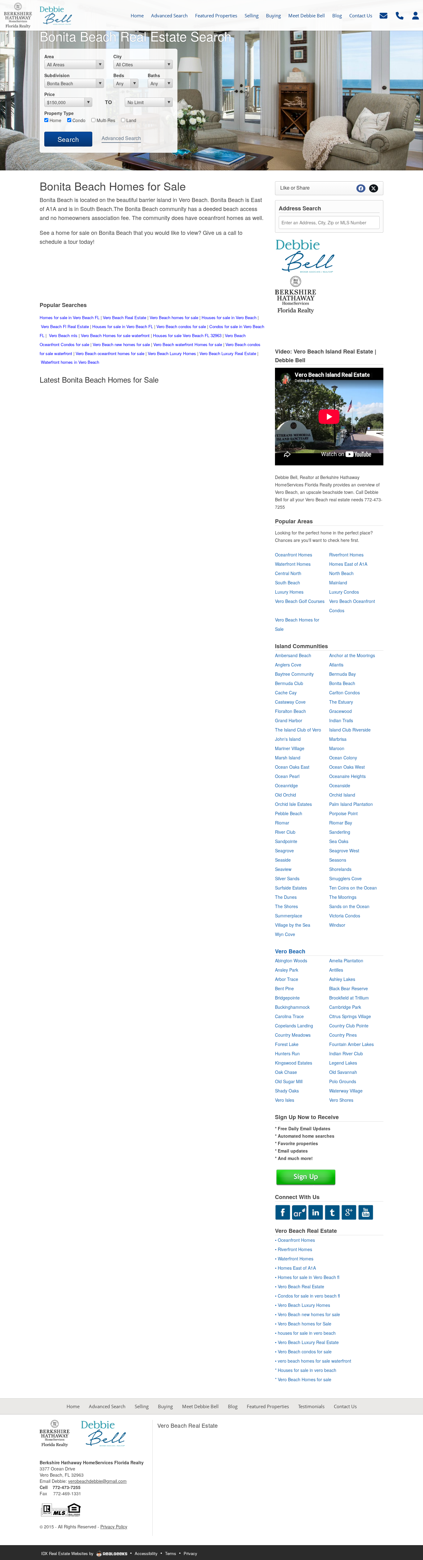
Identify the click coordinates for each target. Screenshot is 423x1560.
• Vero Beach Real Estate (299, 1286)
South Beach (287, 582)
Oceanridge (286, 785)
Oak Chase (286, 1072)
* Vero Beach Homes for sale (303, 1379)
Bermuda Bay (342, 674)
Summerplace (288, 915)
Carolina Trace (289, 1016)
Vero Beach (290, 951)
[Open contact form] (383, 14)
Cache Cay (286, 692)
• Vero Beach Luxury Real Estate (307, 1342)
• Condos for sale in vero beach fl (307, 1296)
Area (49, 56)
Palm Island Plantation (351, 804)
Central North (288, 573)
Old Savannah (343, 1072)
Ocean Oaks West (347, 767)
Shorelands (340, 869)
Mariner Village (289, 748)
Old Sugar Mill (289, 1081)
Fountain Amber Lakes (351, 1044)
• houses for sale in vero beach (305, 1333)
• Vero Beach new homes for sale (307, 1314)
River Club (285, 832)
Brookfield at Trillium (349, 998)
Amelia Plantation (346, 960)
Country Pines (343, 1035)
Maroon (336, 748)
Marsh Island (287, 757)
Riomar (282, 823)
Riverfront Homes (346, 554)
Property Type (59, 113)
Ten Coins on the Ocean (353, 888)
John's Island (288, 739)
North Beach (341, 573)
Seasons (337, 860)
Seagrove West (344, 850)
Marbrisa (338, 739)
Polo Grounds (342, 1081)
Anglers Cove (288, 664)
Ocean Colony (343, 757)
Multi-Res (105, 120)
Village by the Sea (292, 925)
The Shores (286, 906)
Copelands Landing (294, 1025)
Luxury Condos (344, 592)
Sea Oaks (338, 841)
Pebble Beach (288, 813)
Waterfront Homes (293, 564)
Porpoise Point (343, 813)
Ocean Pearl (287, 776)
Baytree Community (294, 674)
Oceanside (339, 785)
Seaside (283, 860)
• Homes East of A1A (295, 1268)
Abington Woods (291, 960)
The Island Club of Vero (298, 730)
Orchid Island (342, 795)
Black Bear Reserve (348, 988)
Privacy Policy (113, 1526)
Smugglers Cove (345, 878)
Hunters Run (287, 1053)
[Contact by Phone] (399, 14)
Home (54, 120)
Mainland (338, 582)
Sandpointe (286, 841)
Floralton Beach (290, 711)
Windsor (337, 925)
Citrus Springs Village (350, 1016)
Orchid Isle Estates (293, 804)
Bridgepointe (287, 998)
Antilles (336, 970)
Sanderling (339, 832)
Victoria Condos (344, 915)
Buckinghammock (292, 1007)
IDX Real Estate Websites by (68, 1553)
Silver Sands (287, 878)
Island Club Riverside (350, 730)
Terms (170, 1553)
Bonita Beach (342, 683)
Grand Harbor (288, 720)
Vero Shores (341, 1100)
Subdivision (57, 75)
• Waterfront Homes (294, 1258)
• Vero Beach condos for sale (303, 1351)
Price (49, 94)
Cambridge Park (345, 1007)
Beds (118, 75)
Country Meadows (293, 1035)
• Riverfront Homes (293, 1249)
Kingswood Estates (293, 1063)
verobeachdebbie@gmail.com (97, 1481)
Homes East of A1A (348, 564)
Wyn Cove (285, 934)
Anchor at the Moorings (352, 655)
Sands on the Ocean (349, 906)
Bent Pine (284, 988)
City (117, 56)
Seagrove (284, 850)
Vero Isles (284, 1100)
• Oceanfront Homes (295, 1240)
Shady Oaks (287, 1091)
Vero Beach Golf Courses (300, 601)
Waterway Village (346, 1091)
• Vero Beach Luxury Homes (302, 1305)
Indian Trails (341, 720)
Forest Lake (287, 1044)
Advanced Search (121, 138)
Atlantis (336, 664)
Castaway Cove (290, 702)
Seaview (283, 869)
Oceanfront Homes (293, 554)
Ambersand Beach (293, 655)
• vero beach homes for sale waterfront (313, 1361)
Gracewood (340, 711)
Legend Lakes (343, 1063)
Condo (78, 120)
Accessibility (146, 1553)
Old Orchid (285, 795)
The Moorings (342, 897)
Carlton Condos (344, 692)
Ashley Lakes (342, 979)
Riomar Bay (340, 823)
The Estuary (341, 702)
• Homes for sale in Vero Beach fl (307, 1277)
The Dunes (286, 897)
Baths (154, 75)
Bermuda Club (289, 683)
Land (130, 120)
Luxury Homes (289, 592)
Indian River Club (346, 1053)
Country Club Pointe (348, 1025)
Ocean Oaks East (292, 767)
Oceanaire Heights (347, 776)
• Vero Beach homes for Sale (303, 1324)
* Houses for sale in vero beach (305, 1370)
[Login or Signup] (415, 14)
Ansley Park (286, 970)
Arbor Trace (286, 979)
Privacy (190, 1553)
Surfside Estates (291, 888)
